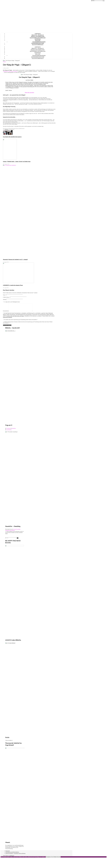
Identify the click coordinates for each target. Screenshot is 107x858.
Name (4, 294)
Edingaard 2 (13, 128)
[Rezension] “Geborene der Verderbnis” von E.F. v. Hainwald (15, 259)
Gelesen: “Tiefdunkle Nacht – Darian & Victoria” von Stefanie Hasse (16, 161)
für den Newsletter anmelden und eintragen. (12, 530)
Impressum (7, 850)
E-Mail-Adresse (6, 297)
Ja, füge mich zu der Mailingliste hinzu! (12, 301)
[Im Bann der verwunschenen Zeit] (5, 134)
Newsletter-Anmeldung (37, 36)
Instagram (14, 428)
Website (4, 299)
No (52, 856)
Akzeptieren (48, 856)
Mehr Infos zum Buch (29, 92)
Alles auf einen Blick (37, 44)
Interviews (38, 39)
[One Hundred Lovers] (10, 134)
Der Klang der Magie (7, 128)
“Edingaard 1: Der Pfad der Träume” (10, 71)
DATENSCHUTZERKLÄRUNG (12, 852)
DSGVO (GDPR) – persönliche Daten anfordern (15, 853)
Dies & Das (37, 40)
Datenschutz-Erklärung (7, 317)
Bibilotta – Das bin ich (38, 35)
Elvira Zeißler (18, 128)
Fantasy (4, 61)
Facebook (8, 428)
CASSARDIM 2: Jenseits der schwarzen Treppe (13, 285)
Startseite (38, 33)
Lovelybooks (9, 429)
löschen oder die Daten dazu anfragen (15, 316)
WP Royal (12, 855)
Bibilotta (6, 129)
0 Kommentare (11, 129)
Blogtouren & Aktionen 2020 (37, 37)
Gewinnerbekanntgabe (37, 43)
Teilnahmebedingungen (38, 41)
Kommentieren (6, 310)
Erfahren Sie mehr (57, 856)
